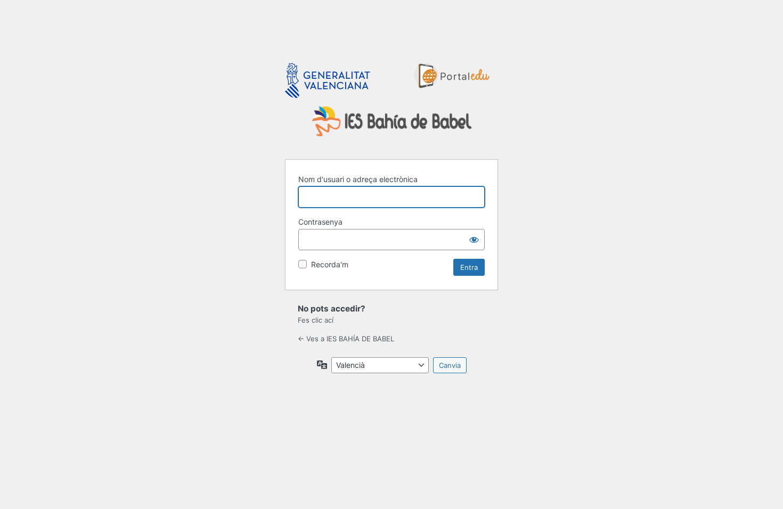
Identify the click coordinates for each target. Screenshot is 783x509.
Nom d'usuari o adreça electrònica (358, 179)
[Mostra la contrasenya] (474, 239)
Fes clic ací (315, 320)
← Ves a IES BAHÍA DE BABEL (346, 338)
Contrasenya (320, 221)
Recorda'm (329, 264)
